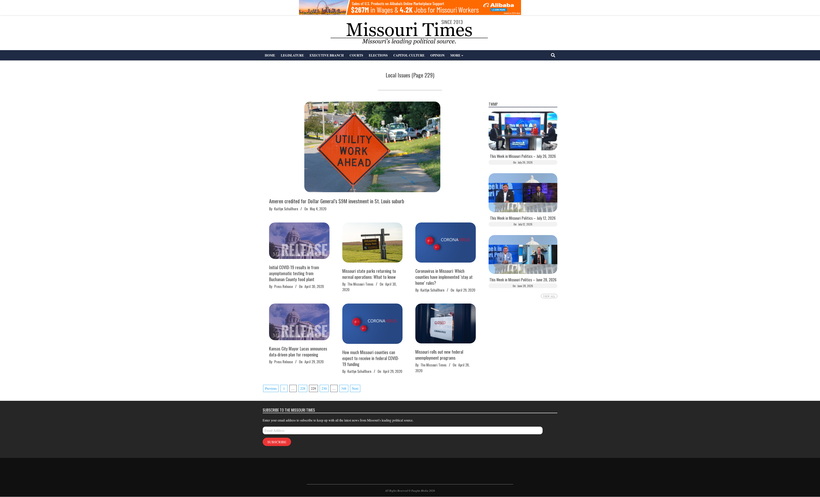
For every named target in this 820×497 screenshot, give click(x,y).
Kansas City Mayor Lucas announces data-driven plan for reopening (298, 351)
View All (549, 296)
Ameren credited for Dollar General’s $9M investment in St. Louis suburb (336, 201)
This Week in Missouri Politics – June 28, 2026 (522, 279)
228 (302, 388)
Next (355, 388)
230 (324, 388)
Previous (271, 388)
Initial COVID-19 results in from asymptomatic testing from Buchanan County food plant (294, 273)
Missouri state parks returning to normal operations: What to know (369, 274)
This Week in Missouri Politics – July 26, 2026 (523, 156)
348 (343, 388)
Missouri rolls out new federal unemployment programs (439, 355)
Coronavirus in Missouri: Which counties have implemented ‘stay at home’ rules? (444, 277)
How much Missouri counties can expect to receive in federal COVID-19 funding (370, 358)
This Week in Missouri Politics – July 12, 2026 (523, 218)
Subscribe (276, 442)
